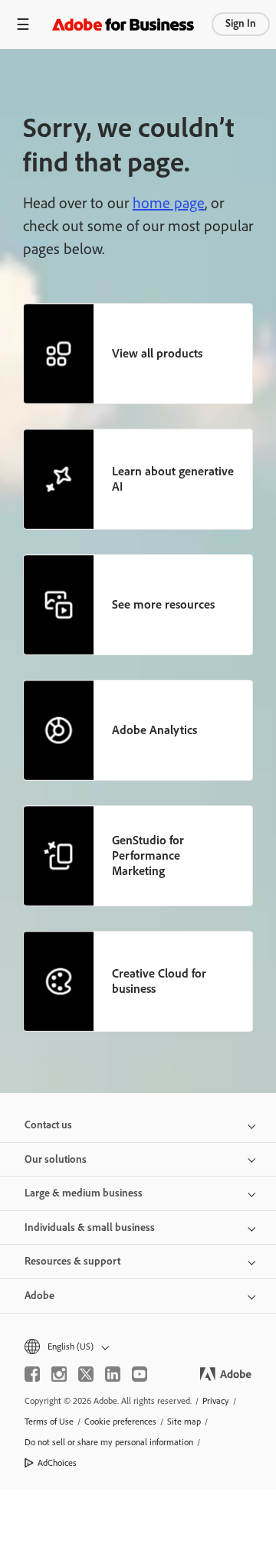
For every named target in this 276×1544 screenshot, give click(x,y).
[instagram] (59, 1374)
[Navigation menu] (23, 24)
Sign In (240, 23)
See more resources (163, 604)
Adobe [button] (39, 1295)
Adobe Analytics (154, 730)
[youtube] (139, 1374)
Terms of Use (49, 1421)
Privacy (215, 1400)
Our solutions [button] (56, 1159)
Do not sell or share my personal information (109, 1442)
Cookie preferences (120, 1421)
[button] (138, 1347)
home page (169, 203)
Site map (184, 1421)
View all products (157, 353)
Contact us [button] (48, 1124)
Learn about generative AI (173, 479)
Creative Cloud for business (159, 981)
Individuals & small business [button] (90, 1227)
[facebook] (32, 1374)
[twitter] (86, 1374)
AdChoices (57, 1462)
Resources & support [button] (72, 1261)
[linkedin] (112, 1374)
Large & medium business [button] (84, 1193)
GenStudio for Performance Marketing (148, 855)
